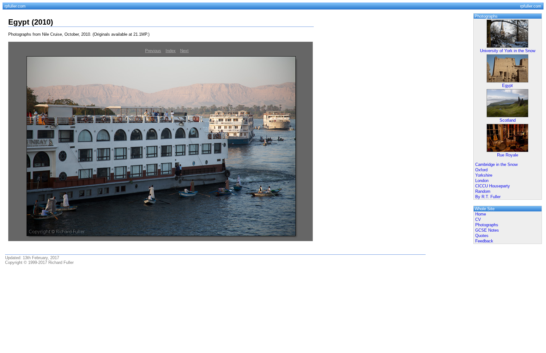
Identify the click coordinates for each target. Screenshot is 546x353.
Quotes (481, 235)
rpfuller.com (15, 6)
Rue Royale (507, 155)
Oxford (481, 169)
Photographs (486, 224)
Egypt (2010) (30, 22)
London (481, 180)
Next (184, 50)
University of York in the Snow (507, 50)
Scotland (508, 120)
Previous (153, 50)
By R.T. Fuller (487, 196)
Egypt (507, 85)
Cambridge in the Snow (496, 164)
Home (480, 214)
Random (482, 191)
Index (171, 50)
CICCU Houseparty (492, 186)
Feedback (484, 241)
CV (478, 219)
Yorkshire (483, 175)
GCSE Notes (487, 230)
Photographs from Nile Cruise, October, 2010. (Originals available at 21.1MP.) (78, 34)
